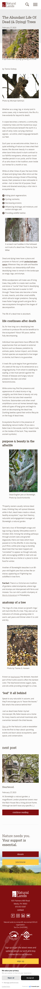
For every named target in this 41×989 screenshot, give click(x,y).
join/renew (20, 862)
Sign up (5, 727)
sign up (20, 961)
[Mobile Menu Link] (35, 6)
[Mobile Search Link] (27, 5)
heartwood (15, 677)
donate (20, 854)
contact (20, 910)
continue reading (20, 812)
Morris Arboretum (9, 595)
